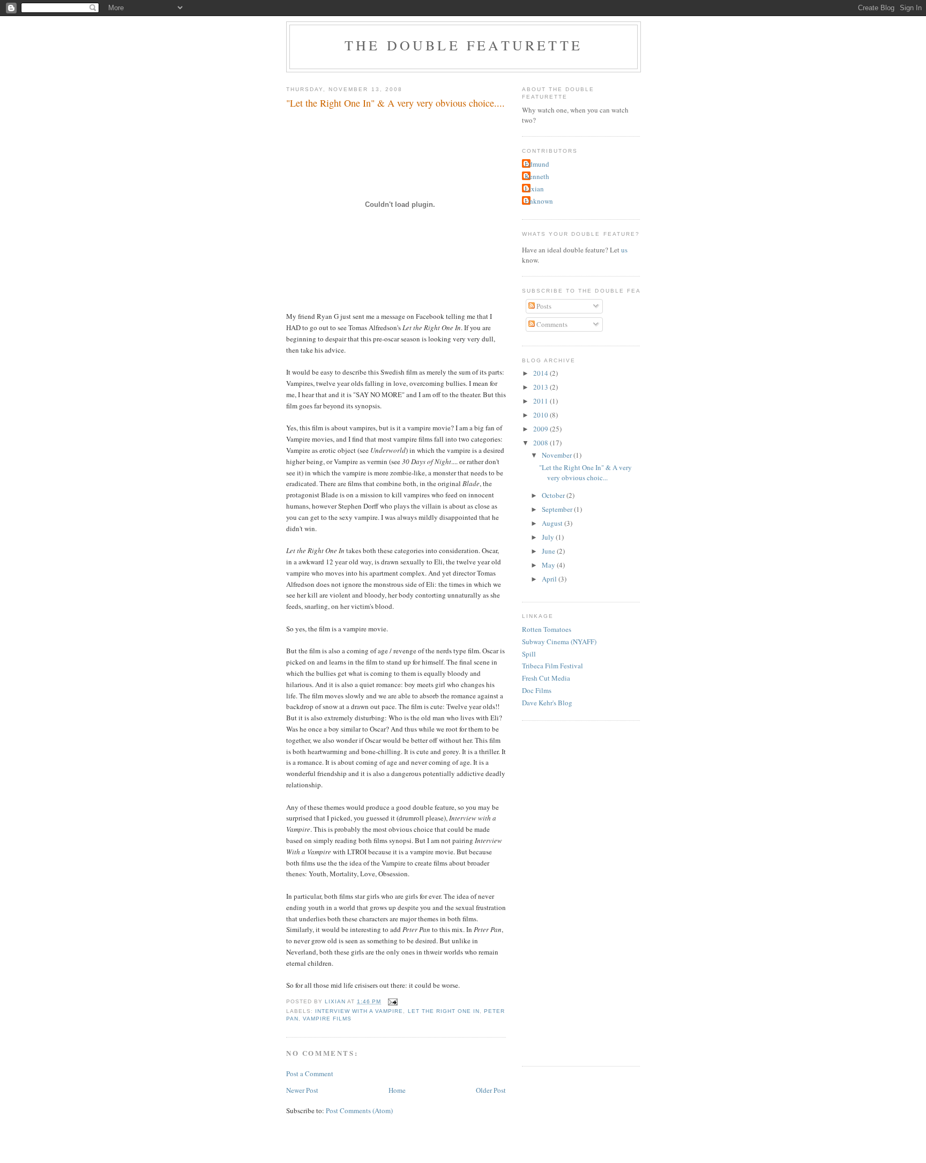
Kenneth (537, 176)
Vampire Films (327, 1019)
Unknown (539, 201)
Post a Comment (309, 1073)
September (558, 509)
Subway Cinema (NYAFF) (559, 641)
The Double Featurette (464, 45)
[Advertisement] (565, 892)
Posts (543, 306)
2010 (541, 415)
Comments (551, 324)
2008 (541, 443)
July (549, 537)
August (553, 523)
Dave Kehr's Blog (547, 702)
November (557, 455)
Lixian (534, 188)
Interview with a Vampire (359, 1011)
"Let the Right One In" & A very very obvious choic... (585, 473)
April (550, 579)
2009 (541, 429)
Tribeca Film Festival (552, 665)
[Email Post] (392, 1001)
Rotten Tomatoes (546, 629)
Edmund (537, 164)
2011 (541, 401)
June (549, 551)
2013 (541, 387)
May (549, 565)
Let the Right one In (444, 1011)
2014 (541, 373)
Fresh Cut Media (546, 678)
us (624, 250)
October (554, 495)
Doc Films (536, 690)
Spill (529, 654)
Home (397, 1090)
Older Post (491, 1090)
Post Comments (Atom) (359, 1110)
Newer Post (302, 1090)
